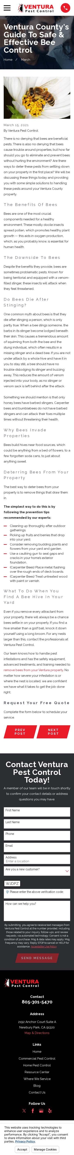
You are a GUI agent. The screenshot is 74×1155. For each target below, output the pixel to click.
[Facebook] (33, 1111)
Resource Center (37, 1072)
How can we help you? (21, 903)
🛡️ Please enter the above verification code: (35, 891)
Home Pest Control (37, 1065)
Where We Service (37, 1079)
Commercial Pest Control (37, 1058)
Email (9, 845)
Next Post (53, 732)
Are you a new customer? (23, 869)
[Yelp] (50, 1111)
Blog (37, 1086)
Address (11, 857)
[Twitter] (24, 1111)
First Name (13, 810)
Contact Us (37, 1092)
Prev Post (20, 732)
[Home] (35, 7)
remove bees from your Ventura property (33, 670)
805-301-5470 (37, 1001)
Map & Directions (37, 1033)
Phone (10, 833)
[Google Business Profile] (41, 1111)
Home (37, 1051)
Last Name (13, 822)
